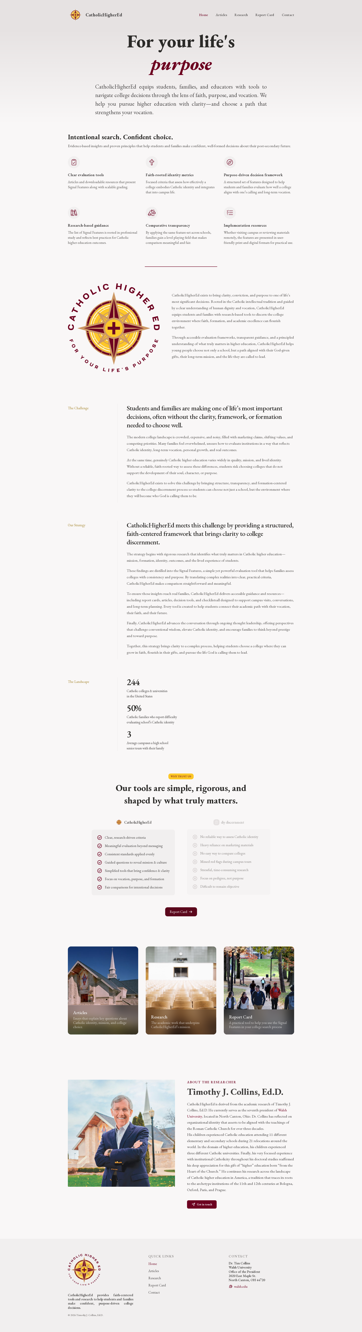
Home (203, 15)
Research (241, 15)
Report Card (264, 15)
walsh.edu (241, 1286)
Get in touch (204, 1204)
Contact (288, 15)
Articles (221, 15)
